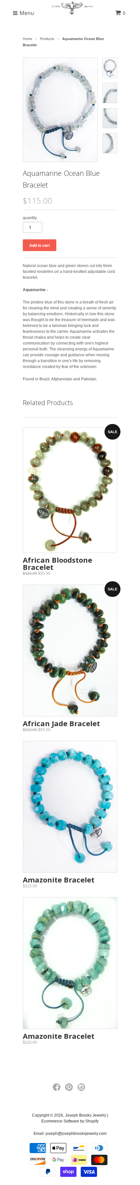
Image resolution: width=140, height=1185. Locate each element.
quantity (30, 218)
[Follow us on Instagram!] (82, 1089)
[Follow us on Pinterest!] (70, 1089)
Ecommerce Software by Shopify (70, 1121)
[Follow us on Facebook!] (58, 1089)
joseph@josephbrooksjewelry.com (76, 1133)
